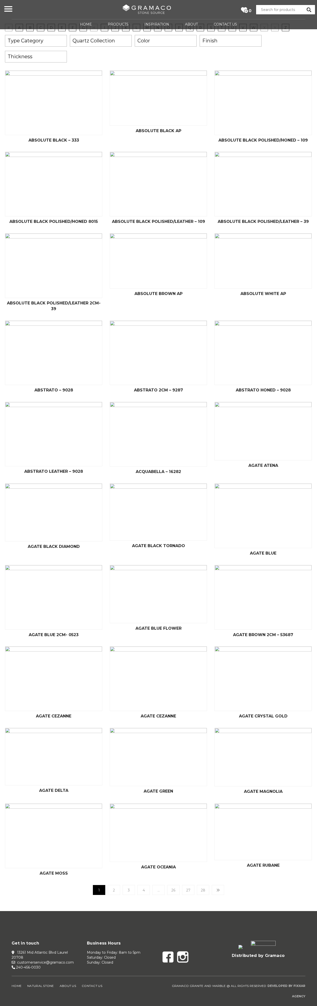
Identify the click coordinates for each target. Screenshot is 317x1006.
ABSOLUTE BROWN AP (158, 293)
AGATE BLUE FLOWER (158, 628)
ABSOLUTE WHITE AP (263, 293)
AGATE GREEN (158, 791)
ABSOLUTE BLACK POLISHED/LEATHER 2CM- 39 (54, 306)
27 (188, 890)
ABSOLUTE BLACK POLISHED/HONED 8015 (53, 221)
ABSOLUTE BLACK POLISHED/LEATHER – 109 (158, 221)
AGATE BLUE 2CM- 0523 (54, 634)
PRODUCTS (118, 24)
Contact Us (92, 986)
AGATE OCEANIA (158, 867)
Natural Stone (40, 986)
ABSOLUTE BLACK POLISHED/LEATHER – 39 (263, 221)
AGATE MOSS (54, 873)
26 (173, 890)
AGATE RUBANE (263, 865)
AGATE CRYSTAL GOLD (263, 716)
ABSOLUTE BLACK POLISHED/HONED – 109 (263, 140)
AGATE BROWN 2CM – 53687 (263, 634)
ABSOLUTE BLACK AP (158, 130)
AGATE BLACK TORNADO (158, 545)
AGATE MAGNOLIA (263, 791)
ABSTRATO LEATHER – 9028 (53, 471)
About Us (68, 986)
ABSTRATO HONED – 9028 (263, 390)
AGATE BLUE (263, 553)
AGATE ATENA (263, 465)
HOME (86, 24)
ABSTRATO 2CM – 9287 (158, 390)
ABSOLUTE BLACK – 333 (53, 140)
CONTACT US (225, 24)
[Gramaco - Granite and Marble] (146, 10)
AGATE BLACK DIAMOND (54, 546)
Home (17, 986)
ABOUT (191, 24)
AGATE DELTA (53, 790)
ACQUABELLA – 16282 (158, 471)
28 (203, 890)
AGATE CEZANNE (53, 716)
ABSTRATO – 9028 (53, 390)
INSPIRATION (156, 24)
